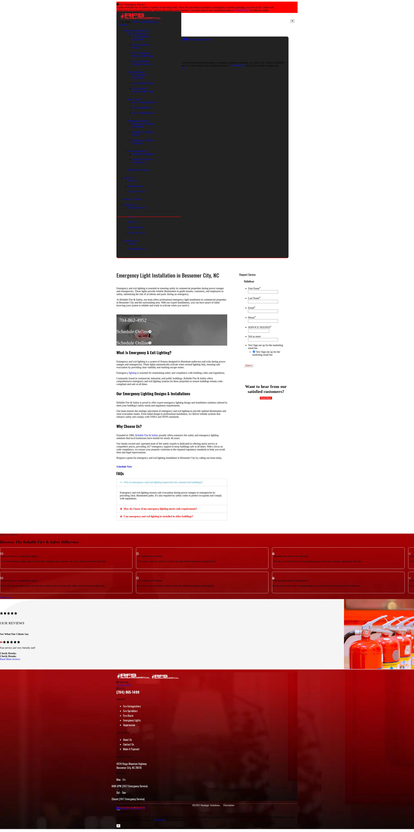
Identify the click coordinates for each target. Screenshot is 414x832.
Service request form (198, 39)
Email (251, 307)
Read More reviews (10, 659)
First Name (254, 288)
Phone (252, 317)
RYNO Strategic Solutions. (206, 805)
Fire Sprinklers (130, 711)
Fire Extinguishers (132, 706)
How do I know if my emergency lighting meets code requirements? (160, 508)
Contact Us (128, 744)
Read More (266, 398)
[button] (172, 482)
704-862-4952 (139, 22)
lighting (132, 372)
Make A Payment (131, 749)
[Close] (292, 21)
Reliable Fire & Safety (146, 435)
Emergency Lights (132, 720)
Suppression (129, 725)
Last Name (254, 298)
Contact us (160, 820)
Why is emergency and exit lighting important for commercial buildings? (163, 482)
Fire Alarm (128, 716)
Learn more (6, 597)
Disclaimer (228, 805)
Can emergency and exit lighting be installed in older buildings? (158, 516)
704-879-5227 (242, 10)
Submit (248, 365)
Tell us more (254, 336)
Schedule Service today (131, 808)
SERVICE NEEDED (259, 327)
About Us (127, 740)
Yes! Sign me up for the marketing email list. (266, 353)
